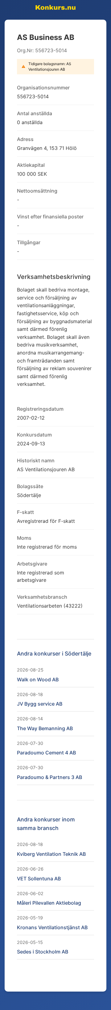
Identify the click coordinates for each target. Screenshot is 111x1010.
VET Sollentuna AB (39, 878)
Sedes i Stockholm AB (42, 952)
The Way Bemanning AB (45, 728)
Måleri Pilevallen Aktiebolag (49, 903)
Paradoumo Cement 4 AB (46, 753)
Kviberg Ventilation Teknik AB (51, 854)
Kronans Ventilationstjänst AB (52, 927)
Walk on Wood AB (38, 679)
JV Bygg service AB (39, 704)
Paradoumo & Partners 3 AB (49, 777)
